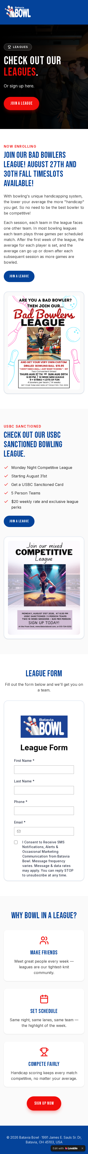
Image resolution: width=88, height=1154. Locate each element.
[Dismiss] (82, 1148)
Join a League (21, 103)
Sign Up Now (44, 1103)
